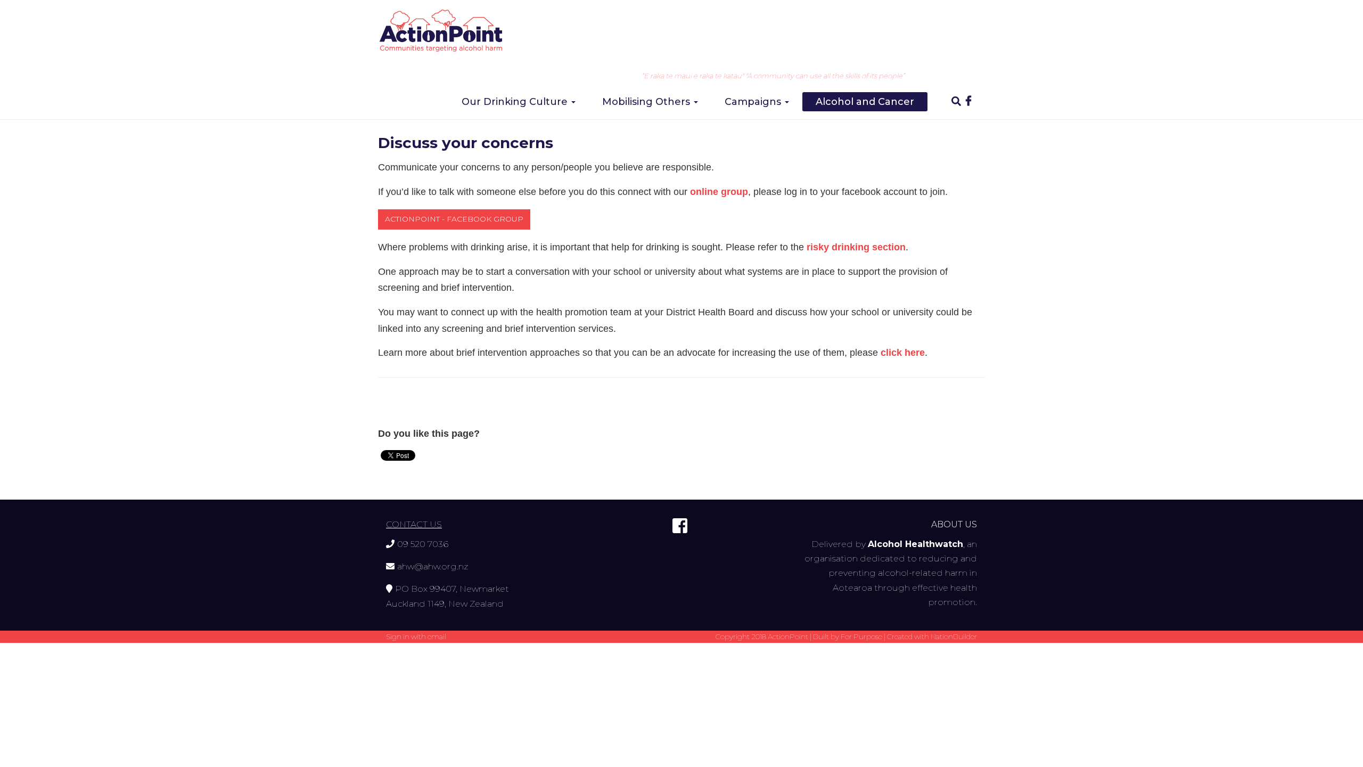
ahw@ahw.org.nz (432, 566)
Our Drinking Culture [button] (516, 102)
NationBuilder (954, 636)
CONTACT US (414, 524)
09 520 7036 (422, 544)
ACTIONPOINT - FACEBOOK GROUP (454, 219)
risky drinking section (856, 247)
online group (719, 191)
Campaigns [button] (754, 102)
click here (903, 352)
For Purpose (861, 636)
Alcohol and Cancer (865, 102)
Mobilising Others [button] (647, 102)
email (437, 636)
